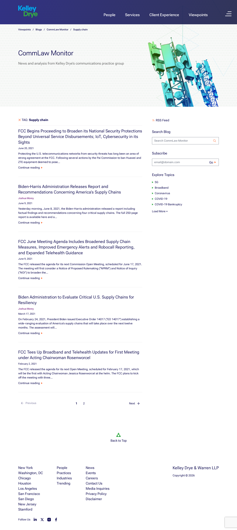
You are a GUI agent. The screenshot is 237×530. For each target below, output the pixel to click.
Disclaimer (94, 499)
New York (25, 468)
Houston (24, 483)
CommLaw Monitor (57, 29)
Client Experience (164, 15)
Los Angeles (27, 488)
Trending (63, 483)
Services (132, 15)
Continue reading (29, 167)
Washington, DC (30, 473)
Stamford (25, 509)
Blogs (39, 29)
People (109, 15)
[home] (28, 12)
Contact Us (94, 483)
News (90, 468)
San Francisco (29, 494)
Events (91, 473)
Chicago (24, 478)
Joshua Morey (26, 198)
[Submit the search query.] (215, 141)
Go (211, 162)
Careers (92, 478)
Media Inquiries (97, 488)
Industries (64, 478)
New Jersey (27, 504)
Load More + (160, 211)
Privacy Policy (96, 494)
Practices (64, 473)
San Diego (26, 499)
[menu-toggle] (228, 14)
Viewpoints (198, 15)
